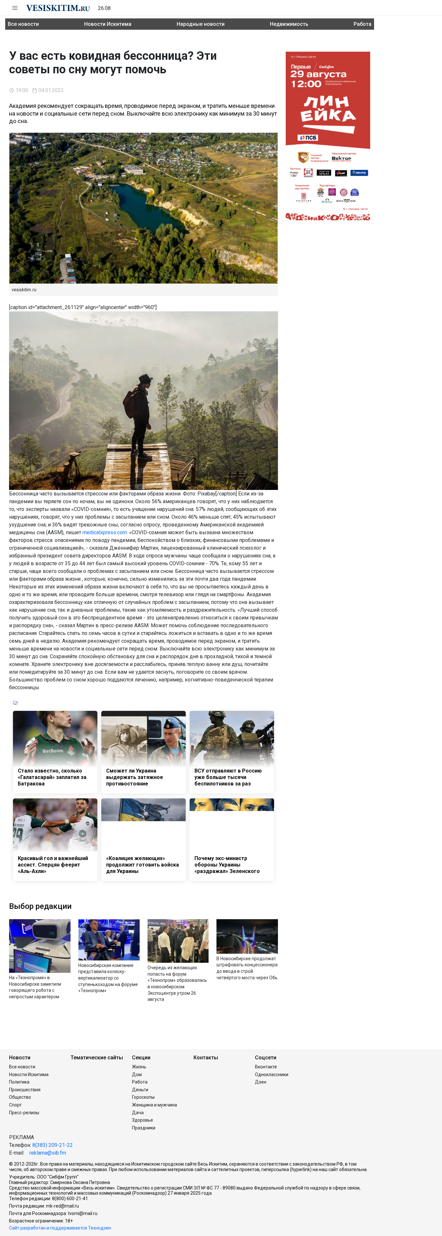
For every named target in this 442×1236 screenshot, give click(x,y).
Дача (138, 1112)
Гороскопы (143, 1097)
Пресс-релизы (24, 1112)
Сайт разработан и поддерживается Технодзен (60, 1228)
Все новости (23, 24)
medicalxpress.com (105, 532)
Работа (362, 24)
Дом (137, 1074)
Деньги (140, 1089)
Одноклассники (271, 1074)
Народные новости (201, 24)
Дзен (260, 1082)
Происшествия (24, 1089)
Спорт (15, 1104)
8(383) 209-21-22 (52, 1145)
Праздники (143, 1127)
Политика (19, 1082)
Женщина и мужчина (154, 1104)
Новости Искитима (107, 24)
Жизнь (139, 1066)
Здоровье (142, 1120)
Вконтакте (266, 1066)
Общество (20, 1097)
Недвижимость (289, 24)
